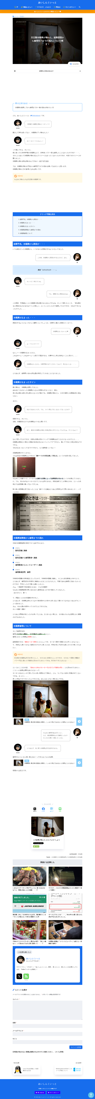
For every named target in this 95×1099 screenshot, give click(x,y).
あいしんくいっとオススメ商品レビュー (47, 11)
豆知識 (80, 854)
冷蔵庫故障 (72, 857)
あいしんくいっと (47, 2)
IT (17, 7)
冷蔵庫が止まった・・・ (27, 223)
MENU (91, 1096)
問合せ (58, 7)
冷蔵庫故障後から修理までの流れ (30, 230)
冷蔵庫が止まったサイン (27, 226)
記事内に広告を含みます (46, 71)
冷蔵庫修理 (62, 857)
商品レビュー (27, 7)
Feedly (26, 980)
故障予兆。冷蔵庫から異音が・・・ (31, 219)
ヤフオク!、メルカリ (44, 7)
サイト (15, 1039)
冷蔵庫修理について (26, 233)
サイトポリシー (70, 7)
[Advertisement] (47, 87)
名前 (15, 1022)
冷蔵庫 (55, 857)
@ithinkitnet (36, 115)
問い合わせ (41, 1092)
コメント (16, 999)
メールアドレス (18, 1031)
